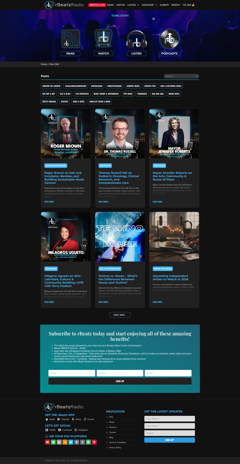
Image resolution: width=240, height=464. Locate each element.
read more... (49, 201)
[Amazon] (82, 442)
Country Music (133, 85)
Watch (120, 5)
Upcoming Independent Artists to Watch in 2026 (170, 277)
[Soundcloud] (65, 442)
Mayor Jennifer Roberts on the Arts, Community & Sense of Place (172, 176)
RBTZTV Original (49, 101)
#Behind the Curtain (51, 85)
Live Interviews (82, 93)
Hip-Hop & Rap (48, 93)
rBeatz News (174, 93)
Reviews (64, 101)
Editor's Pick (150, 85)
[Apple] (59, 442)
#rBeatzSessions (114, 85)
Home (44, 64)
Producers (142, 93)
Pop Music (127, 93)
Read (110, 5)
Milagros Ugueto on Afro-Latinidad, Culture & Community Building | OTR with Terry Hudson (63, 281)
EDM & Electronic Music (171, 85)
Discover (148, 5)
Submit (164, 5)
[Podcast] (76, 442)
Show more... (120, 314)
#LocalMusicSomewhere (75, 85)
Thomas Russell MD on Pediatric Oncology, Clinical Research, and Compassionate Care (119, 177)
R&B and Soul (158, 93)
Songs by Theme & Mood (99, 101)
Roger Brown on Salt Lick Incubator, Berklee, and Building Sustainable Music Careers (64, 177)
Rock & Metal (79, 101)
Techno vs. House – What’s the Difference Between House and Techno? (118, 279)
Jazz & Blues (65, 93)
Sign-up (169, 440)
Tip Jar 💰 (188, 5)
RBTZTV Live (97, 5)
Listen (132, 5)
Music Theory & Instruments (106, 93)
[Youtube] (47, 442)
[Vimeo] (70, 442)
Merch (175, 5)
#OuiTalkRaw (96, 85)
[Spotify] (53, 442)
